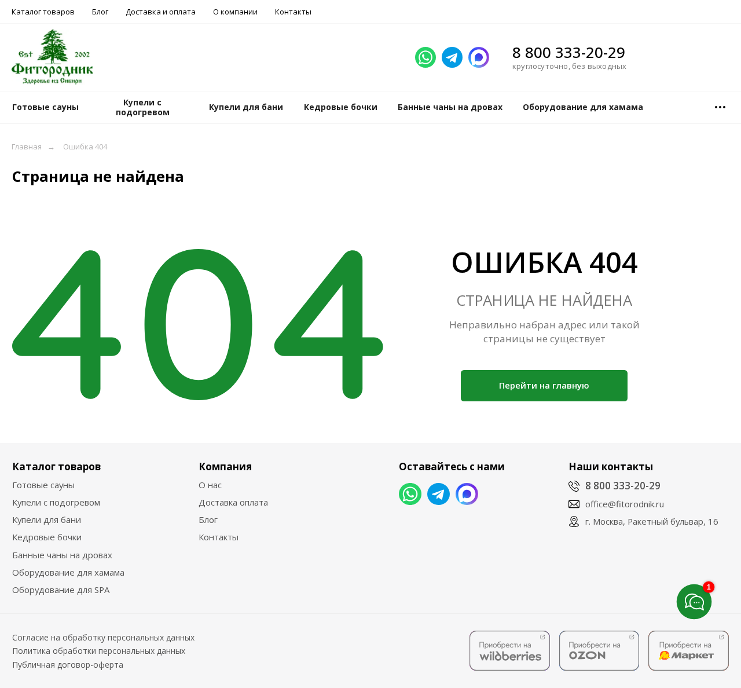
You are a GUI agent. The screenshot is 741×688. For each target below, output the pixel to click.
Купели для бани (46, 519)
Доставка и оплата (161, 11)
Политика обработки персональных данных (98, 650)
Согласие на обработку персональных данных (103, 637)
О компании (235, 11)
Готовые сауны (43, 485)
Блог (100, 11)
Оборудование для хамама (68, 572)
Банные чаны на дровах (62, 555)
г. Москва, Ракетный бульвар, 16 (651, 521)
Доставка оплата (233, 502)
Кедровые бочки (47, 537)
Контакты (293, 11)
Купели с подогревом (56, 502)
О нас (210, 485)
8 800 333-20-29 (568, 52)
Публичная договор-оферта (67, 664)
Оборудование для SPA (60, 589)
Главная (27, 146)
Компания (225, 466)
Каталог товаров (43, 11)
